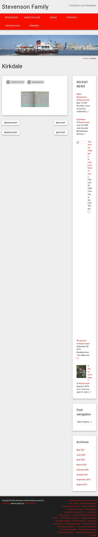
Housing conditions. (88, 506)
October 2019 (82, 475)
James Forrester (64, 515)
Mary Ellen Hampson (62, 521)
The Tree (93, 535)
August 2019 (82, 484)
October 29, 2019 (17, 82)
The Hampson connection (86, 527)
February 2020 (82, 470)
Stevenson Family (25, 6)
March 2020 (81, 465)
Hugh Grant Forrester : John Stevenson (82, 509)
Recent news (84, 100)
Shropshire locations (72, 524)
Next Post (60, 123)
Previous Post (10, 123)
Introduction (11, 18)
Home (85, 58)
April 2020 (81, 460)
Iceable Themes (30, 503)
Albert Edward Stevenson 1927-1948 (82, 500)
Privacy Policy (58, 524)
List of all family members (69, 518)
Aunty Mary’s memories (70, 506)
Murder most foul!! (79, 521)
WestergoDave (37, 82)
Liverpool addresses (88, 518)
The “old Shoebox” (89, 524)
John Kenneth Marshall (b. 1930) (84, 515)
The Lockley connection (87, 529)
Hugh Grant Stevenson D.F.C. (74, 512)
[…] (87, 111)
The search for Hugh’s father (85, 532)
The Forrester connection (66, 527)
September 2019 (83, 479)
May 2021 (81, 450)
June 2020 (81, 455)
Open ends (34, 26)
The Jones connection (68, 529)
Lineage (53, 18)
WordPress (6, 503)
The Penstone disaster (65, 532)
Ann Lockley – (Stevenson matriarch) (82, 503)
